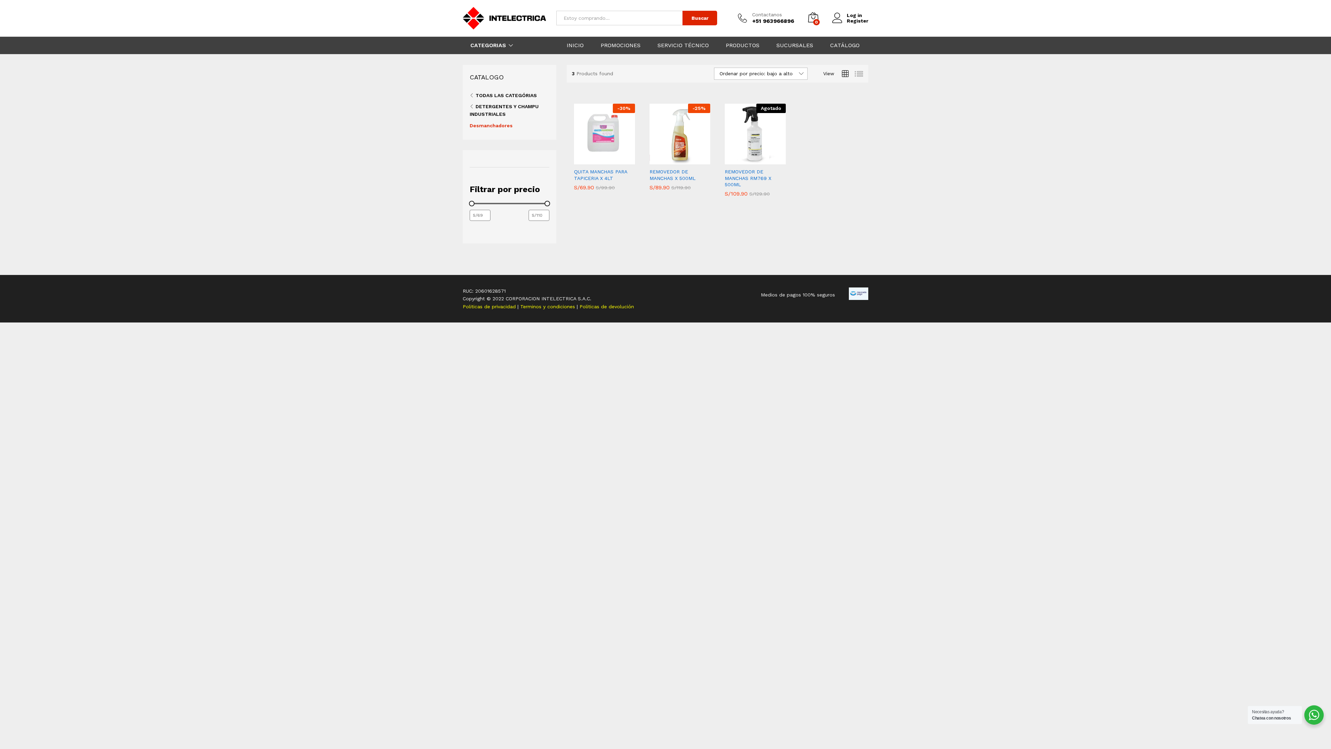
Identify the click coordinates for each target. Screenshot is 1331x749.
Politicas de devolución (607, 306)
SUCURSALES (794, 45)
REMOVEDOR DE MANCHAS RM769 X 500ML (748, 178)
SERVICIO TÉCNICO (683, 45)
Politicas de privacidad (490, 306)
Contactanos (767, 14)
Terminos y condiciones (548, 306)
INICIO (575, 45)
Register (857, 21)
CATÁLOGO (845, 45)
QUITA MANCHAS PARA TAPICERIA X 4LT (600, 175)
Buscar (699, 18)
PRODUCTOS (742, 45)
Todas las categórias (506, 95)
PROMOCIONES (621, 45)
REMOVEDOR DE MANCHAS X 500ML (673, 175)
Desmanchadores (491, 125)
